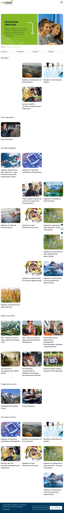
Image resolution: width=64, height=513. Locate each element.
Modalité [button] (20, 52)
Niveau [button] (52, 52)
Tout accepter (55, 508)
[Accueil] (7, 2)
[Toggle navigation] (61, 2)
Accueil (3, 47)
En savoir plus (6, 509)
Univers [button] (36, 52)
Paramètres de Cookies (40, 508)
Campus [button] (4, 52)
